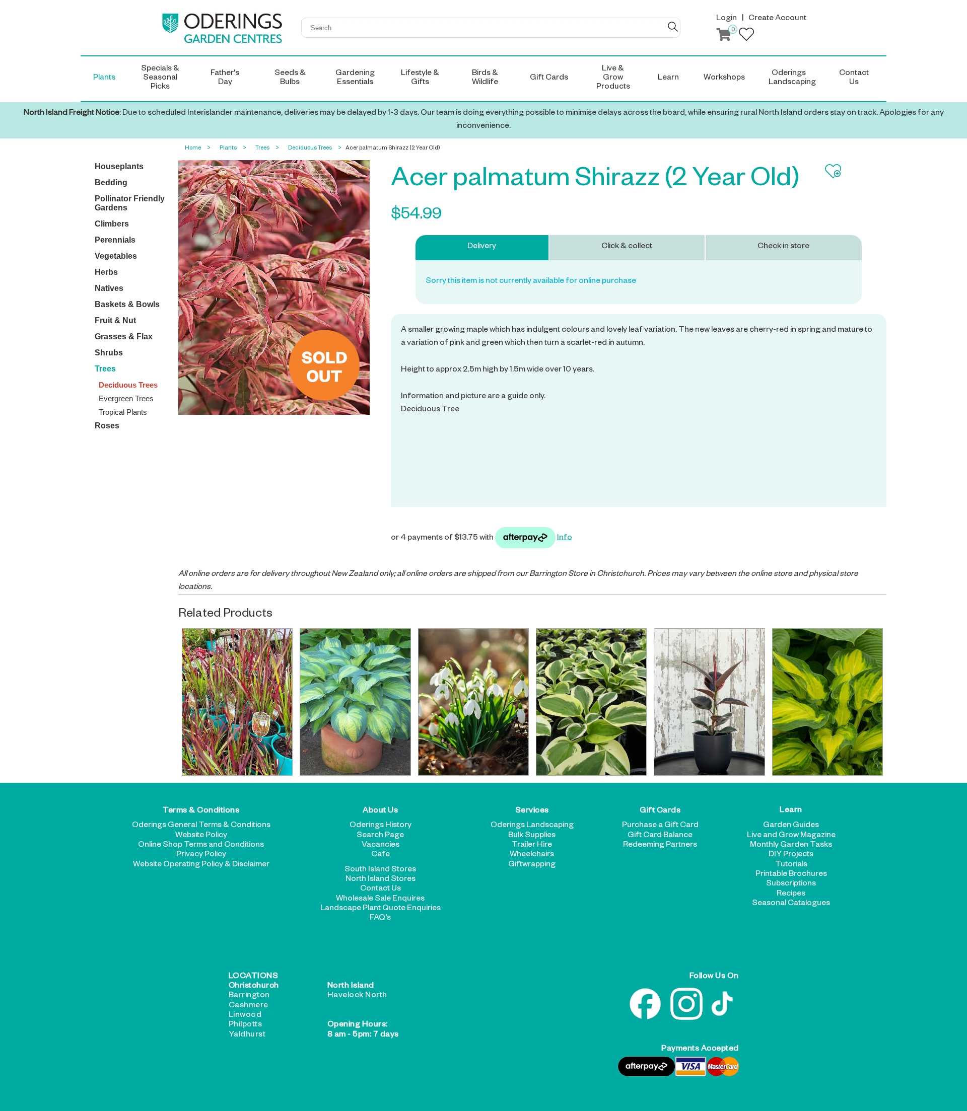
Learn (791, 811)
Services (532, 811)
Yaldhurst (247, 1035)
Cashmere (248, 1006)
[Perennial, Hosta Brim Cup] (591, 702)
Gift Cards (660, 811)
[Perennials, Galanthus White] (473, 702)
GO (673, 27)
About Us (380, 811)
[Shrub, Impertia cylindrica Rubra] (237, 702)
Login (726, 19)
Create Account (777, 19)
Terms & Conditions (201, 811)
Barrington (249, 996)
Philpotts (245, 1025)
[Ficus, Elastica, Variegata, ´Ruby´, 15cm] (709, 702)
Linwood (245, 1015)
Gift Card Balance (660, 836)
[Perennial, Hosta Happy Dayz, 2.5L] (827, 702)
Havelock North (357, 996)
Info (564, 538)
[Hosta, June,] (355, 702)
